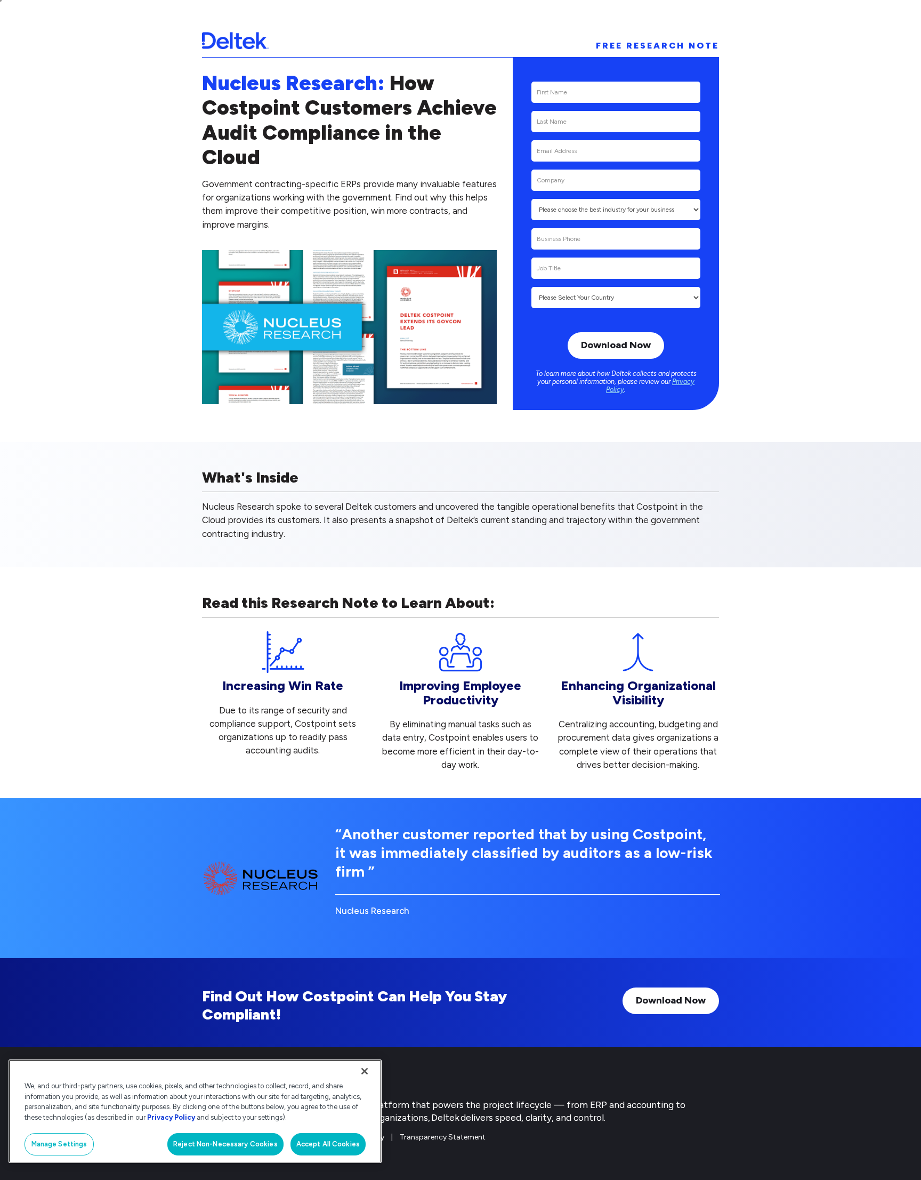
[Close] (364, 1071)
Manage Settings (59, 1144)
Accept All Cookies (328, 1144)
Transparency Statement (443, 1137)
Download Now (671, 1000)
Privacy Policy (171, 1117)
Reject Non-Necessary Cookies (225, 1144)
